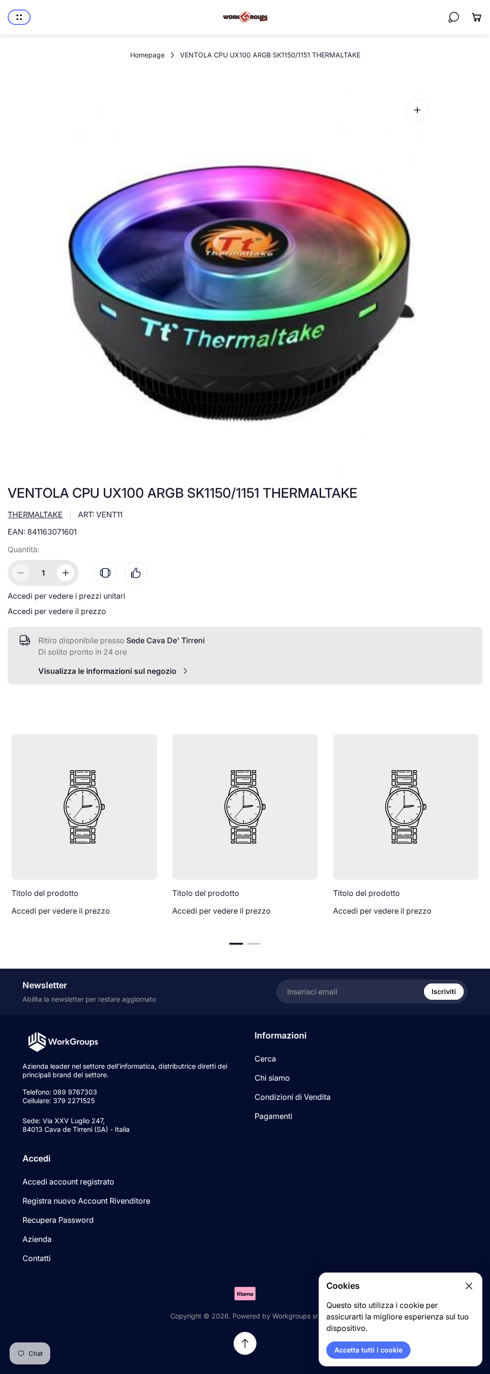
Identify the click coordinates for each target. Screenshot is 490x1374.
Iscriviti (444, 991)
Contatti (36, 1258)
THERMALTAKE (35, 514)
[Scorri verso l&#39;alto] (245, 1343)
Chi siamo (272, 1078)
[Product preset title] (84, 807)
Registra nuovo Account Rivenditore (86, 1201)
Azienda (37, 1239)
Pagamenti (273, 1116)
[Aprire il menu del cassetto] (19, 17)
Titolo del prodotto (44, 893)
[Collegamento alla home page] (63, 1042)
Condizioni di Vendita (293, 1097)
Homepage (147, 55)
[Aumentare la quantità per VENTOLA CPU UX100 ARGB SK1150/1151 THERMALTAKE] (65, 573)
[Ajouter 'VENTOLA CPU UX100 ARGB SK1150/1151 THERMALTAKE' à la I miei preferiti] (135, 572)
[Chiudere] (469, 1286)
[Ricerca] (453, 17)
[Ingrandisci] (417, 110)
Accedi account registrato (68, 1181)
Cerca (265, 1058)
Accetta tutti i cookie (368, 1350)
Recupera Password (58, 1220)
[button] (236, 944)
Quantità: (23, 549)
